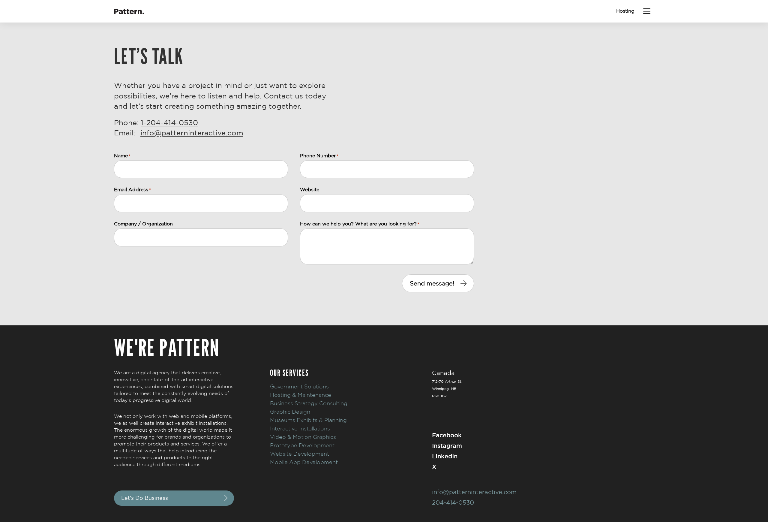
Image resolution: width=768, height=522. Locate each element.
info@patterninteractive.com (191, 133)
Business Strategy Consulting (308, 403)
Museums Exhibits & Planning (308, 420)
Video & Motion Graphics (303, 437)
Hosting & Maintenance (300, 395)
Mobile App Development (304, 462)
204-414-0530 (453, 502)
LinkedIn (445, 456)
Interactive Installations (300, 428)
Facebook (447, 435)
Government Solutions (299, 386)
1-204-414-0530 (169, 122)
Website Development (299, 454)
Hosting (625, 11)
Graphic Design (290, 412)
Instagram (447, 445)
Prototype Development (302, 445)
